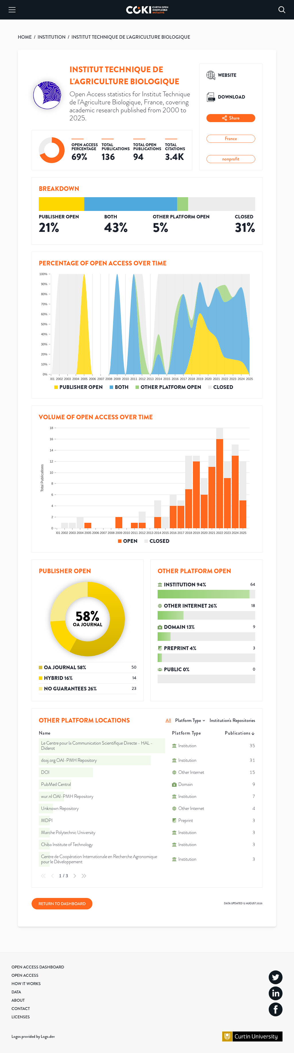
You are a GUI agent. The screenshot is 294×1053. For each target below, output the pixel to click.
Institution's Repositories (232, 720)
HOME (25, 37)
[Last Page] (83, 875)
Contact (20, 1008)
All (168, 720)
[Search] (282, 9)
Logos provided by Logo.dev (33, 1036)
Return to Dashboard (62, 904)
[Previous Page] (52, 875)
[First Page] (43, 875)
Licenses (20, 1017)
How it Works (26, 984)
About (18, 1000)
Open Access (24, 975)
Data (16, 992)
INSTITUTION (51, 37)
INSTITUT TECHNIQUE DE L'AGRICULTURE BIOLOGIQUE (130, 37)
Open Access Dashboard (37, 967)
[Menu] (12, 9)
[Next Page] (74, 875)
